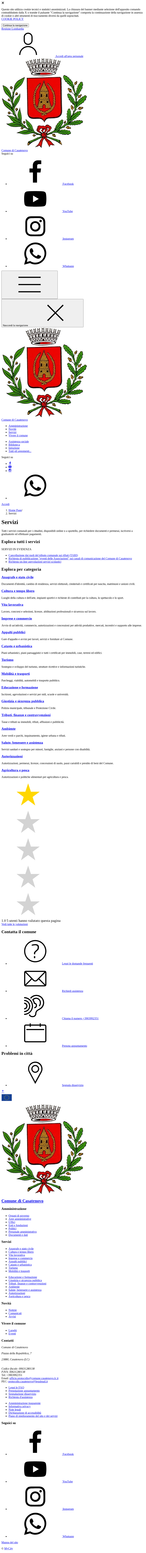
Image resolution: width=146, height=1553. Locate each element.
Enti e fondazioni (18, 1225)
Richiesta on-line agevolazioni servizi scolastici (35, 561)
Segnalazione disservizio (22, 1393)
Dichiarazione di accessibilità (25, 1412)
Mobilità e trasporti (19, 1271)
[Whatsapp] (35, 498)
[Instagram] (10, 470)
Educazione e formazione (23, 1277)
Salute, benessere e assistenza (25, 1289)
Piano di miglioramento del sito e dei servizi (33, 1415)
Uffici (12, 1222)
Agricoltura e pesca (19, 1296)
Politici (12, 1228)
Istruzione (14, 447)
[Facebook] (10, 463)
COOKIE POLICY (12, 18)
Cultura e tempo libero (21, 1251)
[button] (18, 425)
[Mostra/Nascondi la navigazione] (29, 285)
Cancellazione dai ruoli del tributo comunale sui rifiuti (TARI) (43, 555)
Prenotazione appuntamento (24, 1390)
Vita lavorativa (17, 1255)
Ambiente (14, 1286)
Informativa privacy (20, 1406)
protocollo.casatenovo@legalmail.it (28, 1381)
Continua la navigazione (15, 25)
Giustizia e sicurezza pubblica (25, 1280)
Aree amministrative (20, 1218)
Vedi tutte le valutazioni (14, 924)
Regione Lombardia (12, 28)
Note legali (15, 1409)
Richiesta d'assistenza (21, 1397)
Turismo (13, 1267)
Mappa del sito (9, 1542)
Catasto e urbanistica (20, 1264)
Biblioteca (14, 444)
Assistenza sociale (19, 441)
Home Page (15, 510)
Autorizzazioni (17, 1293)
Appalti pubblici (18, 1261)
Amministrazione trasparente (25, 1403)
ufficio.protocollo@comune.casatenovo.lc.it (33, 1378)
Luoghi (13, 1330)
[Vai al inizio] (2, 1091)
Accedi (5, 504)
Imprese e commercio (21, 1258)
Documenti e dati (18, 1234)
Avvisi (12, 1316)
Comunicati (15, 1313)
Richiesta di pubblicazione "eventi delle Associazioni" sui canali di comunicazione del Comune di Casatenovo (70, 558)
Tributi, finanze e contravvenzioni (27, 1283)
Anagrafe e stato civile (21, 1248)
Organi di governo (19, 1215)
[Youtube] (10, 467)
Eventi (12, 1333)
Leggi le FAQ (16, 1387)
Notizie (13, 1310)
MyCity (8, 1548)
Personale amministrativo (23, 1231)
